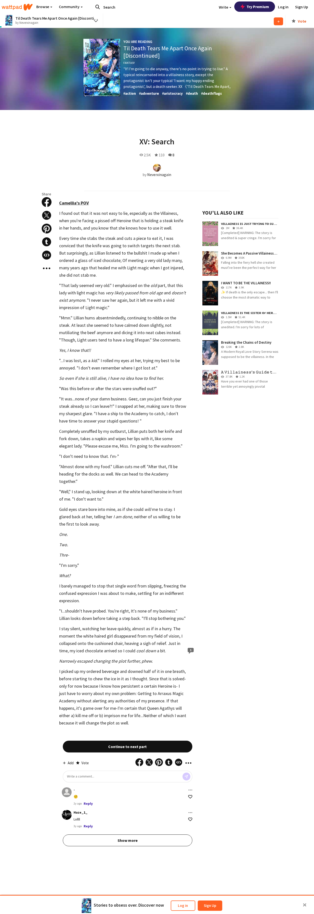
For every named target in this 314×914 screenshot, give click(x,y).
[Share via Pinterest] (47, 228)
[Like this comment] (190, 797)
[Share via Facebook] (47, 202)
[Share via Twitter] (47, 215)
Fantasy (129, 63)
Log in (183, 905)
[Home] (17, 7)
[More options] (190, 790)
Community (69, 6)
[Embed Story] (47, 255)
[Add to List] (278, 21)
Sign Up (210, 905)
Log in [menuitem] (283, 6)
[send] (186, 776)
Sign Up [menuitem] (301, 6)
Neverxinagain (159, 174)
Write (224, 7)
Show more (128, 840)
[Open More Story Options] (47, 268)
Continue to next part (127, 746)
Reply (88, 803)
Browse (43, 6)
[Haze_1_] (67, 815)
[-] (67, 792)
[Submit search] (97, 7)
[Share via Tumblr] (47, 242)
